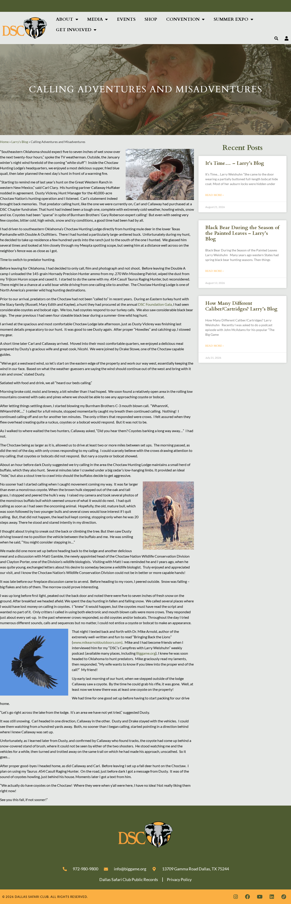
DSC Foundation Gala (155, 304)
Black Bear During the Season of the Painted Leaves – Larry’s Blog (242, 233)
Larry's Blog (19, 142)
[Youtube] (260, 897)
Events (126, 19)
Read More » (214, 195)
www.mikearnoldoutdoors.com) (98, 642)
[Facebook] (248, 897)
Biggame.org (146, 653)
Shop (151, 19)
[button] (276, 38)
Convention (183, 19)
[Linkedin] (272, 897)
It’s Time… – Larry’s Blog (234, 163)
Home (4, 142)
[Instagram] (236, 897)
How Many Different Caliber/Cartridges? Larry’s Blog (241, 306)
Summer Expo (231, 19)
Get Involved (73, 30)
